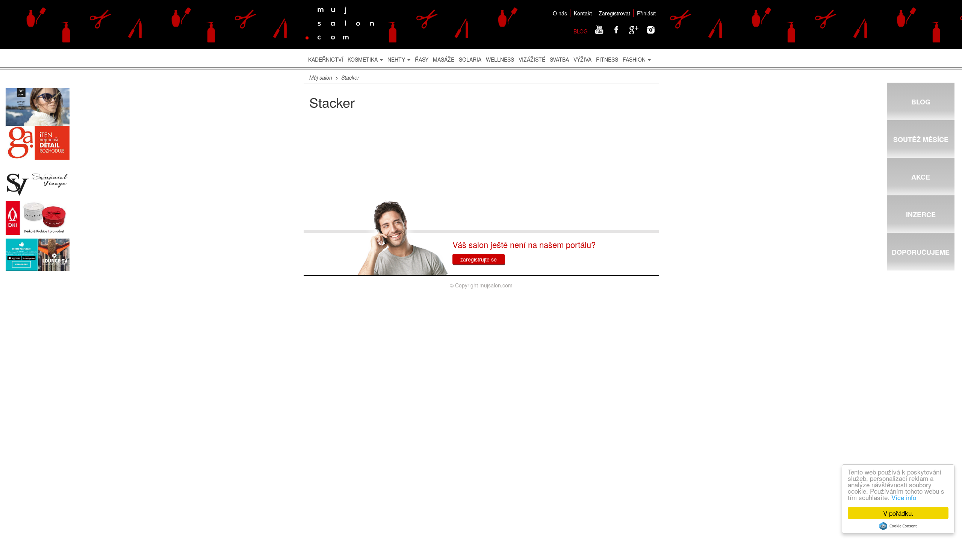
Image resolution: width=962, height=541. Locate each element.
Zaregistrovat (614, 13)
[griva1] (37, 143)
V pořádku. (898, 513)
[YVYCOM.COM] (37, 107)
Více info (903, 497)
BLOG (580, 31)
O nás (560, 13)
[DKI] (37, 218)
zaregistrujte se (478, 259)
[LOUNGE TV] (37, 255)
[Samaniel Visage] (37, 184)
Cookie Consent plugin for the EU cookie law (898, 526)
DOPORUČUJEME (921, 252)
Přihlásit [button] (646, 13)
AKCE (920, 177)
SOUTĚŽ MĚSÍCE (920, 139)
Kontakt (583, 13)
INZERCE (921, 214)
